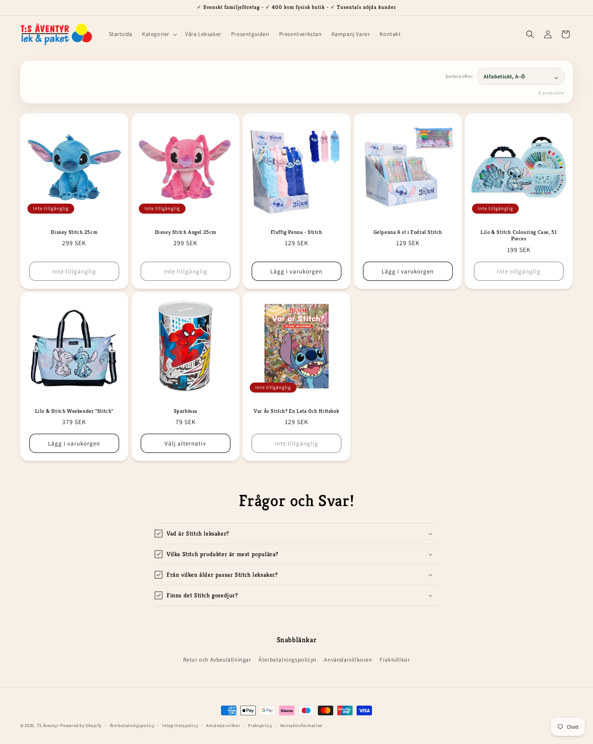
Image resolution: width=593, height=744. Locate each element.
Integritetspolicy (180, 725)
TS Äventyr (48, 725)
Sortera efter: (459, 76)
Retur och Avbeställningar (217, 659)
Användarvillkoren (348, 659)
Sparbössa (185, 411)
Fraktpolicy (260, 725)
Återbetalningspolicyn (288, 659)
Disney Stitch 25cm (74, 232)
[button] (158, 33)
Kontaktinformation (301, 725)
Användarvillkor (223, 725)
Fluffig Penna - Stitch (296, 232)
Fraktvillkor (395, 659)
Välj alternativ (185, 443)
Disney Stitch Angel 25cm (185, 232)
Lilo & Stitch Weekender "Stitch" (74, 411)
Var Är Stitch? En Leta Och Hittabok (296, 411)
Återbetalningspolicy (132, 725)
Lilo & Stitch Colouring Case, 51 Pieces (519, 235)
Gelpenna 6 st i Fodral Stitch (407, 232)
